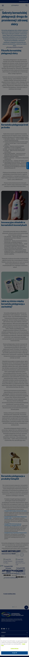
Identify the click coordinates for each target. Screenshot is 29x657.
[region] (14, 646)
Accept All (14, 652)
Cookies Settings (14, 648)
